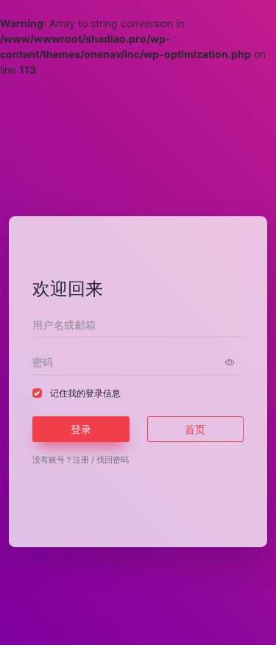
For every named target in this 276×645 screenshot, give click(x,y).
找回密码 (112, 460)
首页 (195, 429)
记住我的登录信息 (85, 393)
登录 (81, 429)
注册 (81, 460)
